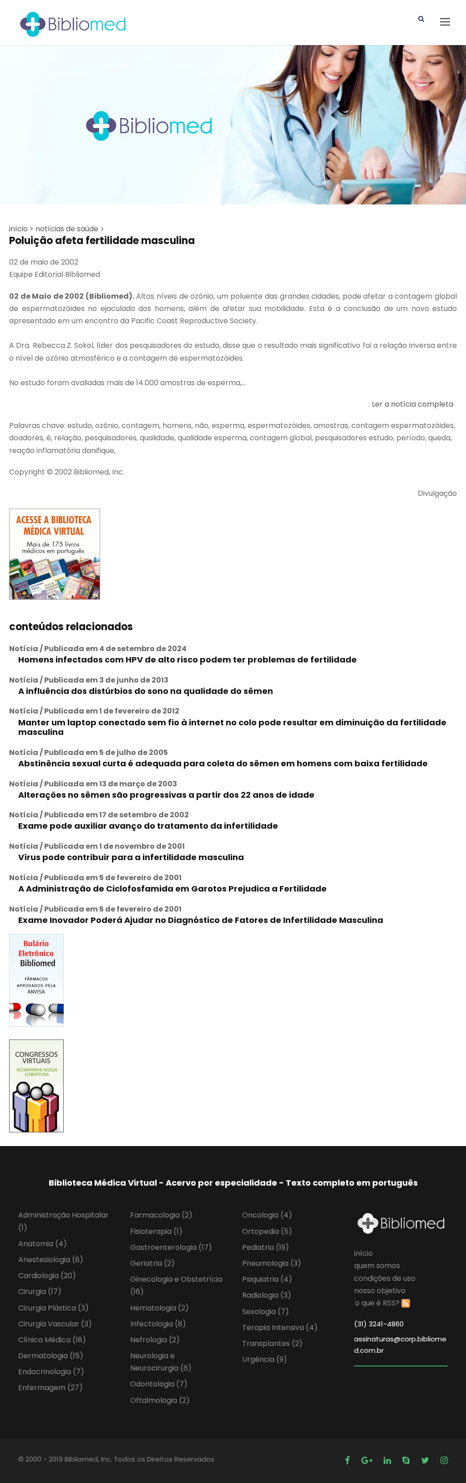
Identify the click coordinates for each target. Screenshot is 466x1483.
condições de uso (384, 1278)
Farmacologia (161, 1215)
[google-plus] (368, 1460)
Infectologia (158, 1324)
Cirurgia (39, 1291)
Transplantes (272, 1343)
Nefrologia (155, 1340)
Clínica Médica (52, 1340)
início (363, 1253)
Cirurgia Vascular (55, 1324)
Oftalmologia (160, 1400)
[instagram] (444, 1460)
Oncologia (267, 1215)
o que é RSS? (377, 1303)
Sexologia (265, 1311)
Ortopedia (267, 1231)
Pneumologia (271, 1263)
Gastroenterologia (171, 1247)
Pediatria (265, 1247)
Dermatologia (50, 1355)
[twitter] (426, 1460)
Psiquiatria (267, 1279)
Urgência (264, 1359)
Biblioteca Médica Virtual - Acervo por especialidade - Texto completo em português (233, 1182)
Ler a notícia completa (412, 404)
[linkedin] (388, 1460)
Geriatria (152, 1263)
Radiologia (266, 1295)
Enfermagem (50, 1387)
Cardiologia (47, 1275)
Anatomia (42, 1243)
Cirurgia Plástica (53, 1308)
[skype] (407, 1460)
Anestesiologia (50, 1259)
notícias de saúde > (69, 229)
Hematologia (159, 1308)
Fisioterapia (156, 1231)
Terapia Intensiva (280, 1327)
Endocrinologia (51, 1371)
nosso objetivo (379, 1290)
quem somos (377, 1265)
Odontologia (158, 1384)
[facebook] (348, 1460)
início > (21, 229)
